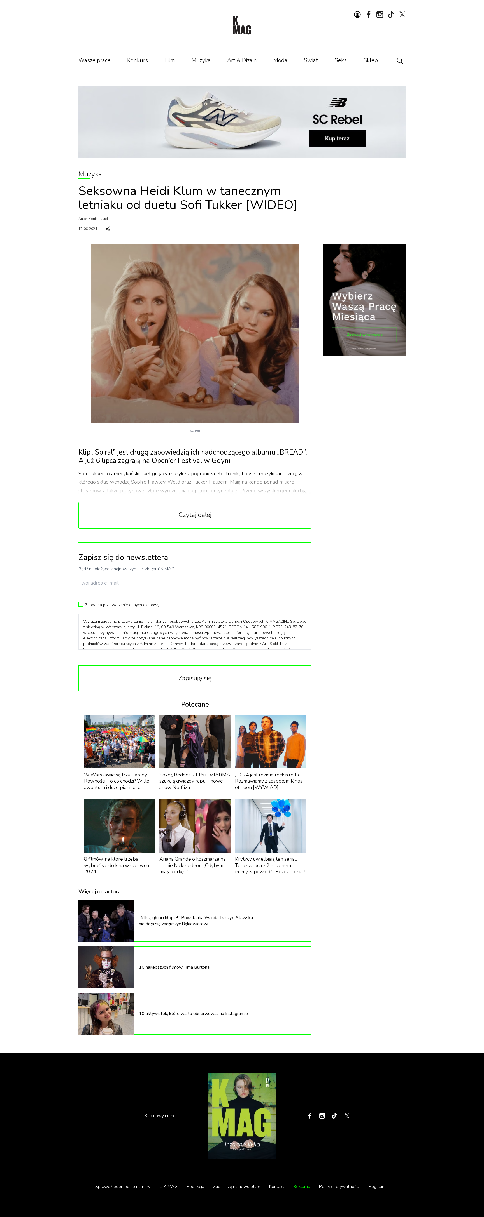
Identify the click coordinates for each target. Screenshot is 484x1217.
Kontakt (276, 1186)
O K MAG (168, 1186)
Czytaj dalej (194, 514)
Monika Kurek (99, 218)
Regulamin (379, 1186)
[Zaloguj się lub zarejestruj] (357, 14)
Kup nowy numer (161, 1115)
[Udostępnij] (108, 229)
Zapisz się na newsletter (236, 1186)
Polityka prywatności (339, 1186)
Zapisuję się (194, 678)
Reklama (301, 1186)
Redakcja (195, 1186)
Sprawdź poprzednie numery (122, 1186)
